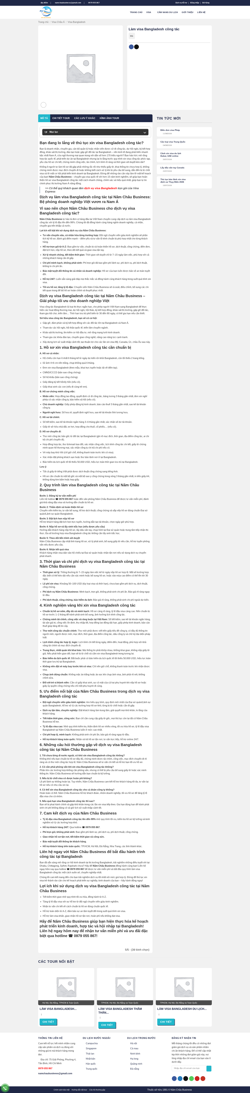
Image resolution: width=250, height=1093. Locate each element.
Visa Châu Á (58, 22)
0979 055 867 (45, 1068)
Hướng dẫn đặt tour (79, 1090)
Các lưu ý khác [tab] (84, 118)
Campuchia (92, 1043)
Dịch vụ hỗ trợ (181, 3)
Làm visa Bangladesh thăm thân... (120, 1010)
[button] (194, 3)
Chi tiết (48, 1021)
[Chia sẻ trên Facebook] (131, 46)
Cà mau (134, 1048)
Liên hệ (201, 12)
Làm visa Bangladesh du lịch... (182, 1008)
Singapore (91, 1048)
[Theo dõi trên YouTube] (203, 1078)
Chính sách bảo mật (61, 1090)
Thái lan (90, 1053)
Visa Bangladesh (76, 22)
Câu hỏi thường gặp (97, 1090)
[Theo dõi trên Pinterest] (197, 1078)
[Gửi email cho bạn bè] (136, 46)
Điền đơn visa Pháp (170, 130)
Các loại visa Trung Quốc (172, 142)
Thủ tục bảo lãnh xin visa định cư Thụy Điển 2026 (173, 180)
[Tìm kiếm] (210, 12)
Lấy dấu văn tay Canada (172, 167)
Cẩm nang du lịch (167, 12)
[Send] (208, 1068)
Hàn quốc (91, 1064)
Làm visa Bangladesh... (58, 1008)
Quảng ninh (136, 1064)
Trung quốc (91, 1069)
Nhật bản (90, 1058)
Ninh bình (135, 1053)
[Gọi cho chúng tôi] (191, 1078)
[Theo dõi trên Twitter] (180, 1078)
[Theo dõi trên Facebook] (174, 1078)
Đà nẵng (134, 1069)
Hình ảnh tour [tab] (109, 118)
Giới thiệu (187, 12)
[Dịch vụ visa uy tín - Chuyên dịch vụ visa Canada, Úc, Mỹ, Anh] (48, 12)
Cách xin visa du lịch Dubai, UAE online (170, 154)
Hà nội (133, 1043)
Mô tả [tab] (44, 118)
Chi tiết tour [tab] (61, 118)
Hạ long (134, 1058)
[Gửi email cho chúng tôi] (185, 1078)
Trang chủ (136, 12)
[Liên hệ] (5, 1088)
